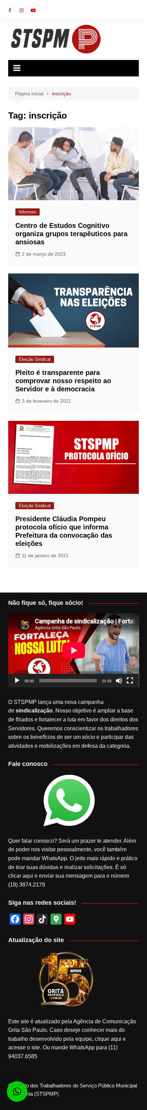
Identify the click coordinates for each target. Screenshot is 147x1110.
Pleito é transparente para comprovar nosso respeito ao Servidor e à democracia (63, 381)
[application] (73, 650)
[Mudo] (119, 680)
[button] (17, 1091)
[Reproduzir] (17, 680)
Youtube (33, 10)
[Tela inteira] (129, 680)
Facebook (10, 10)
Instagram (21, 10)
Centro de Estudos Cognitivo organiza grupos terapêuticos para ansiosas (71, 234)
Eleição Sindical (35, 359)
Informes (27, 212)
